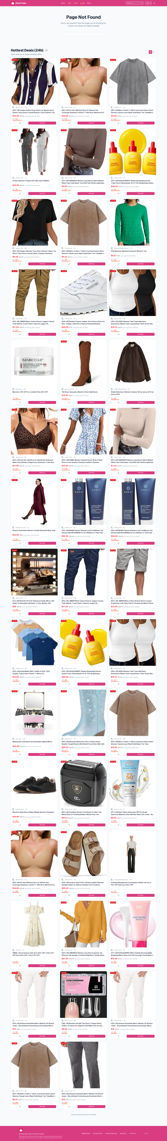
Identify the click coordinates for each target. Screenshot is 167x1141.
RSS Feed (87, 1133)
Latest (63, 3)
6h (74, 107)
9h (124, 107)
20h (26, 107)
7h (25, 178)
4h (25, 879)
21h (75, 809)
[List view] (154, 52)
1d (25, 598)
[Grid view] (150, 52)
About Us (123, 1133)
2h (74, 248)
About (89, 3)
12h (75, 668)
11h (74, 178)
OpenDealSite (140, 1133)
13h (124, 457)
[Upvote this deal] (20, 123)
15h (25, 389)
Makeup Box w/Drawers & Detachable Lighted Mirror (32, 742)
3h (124, 809)
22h (75, 598)
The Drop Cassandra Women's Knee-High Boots (80, 392)
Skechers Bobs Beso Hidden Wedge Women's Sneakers (33, 812)
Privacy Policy (97, 1133)
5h (76, 389)
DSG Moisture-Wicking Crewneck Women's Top (129, 251)
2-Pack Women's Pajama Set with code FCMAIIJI (30, 181)
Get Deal (42, 123)
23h (24, 739)
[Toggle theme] (154, 3)
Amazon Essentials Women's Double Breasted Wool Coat (33, 530)
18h (26, 248)
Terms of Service (111, 1133)
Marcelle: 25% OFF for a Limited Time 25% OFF (30, 392)
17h (129, 389)
